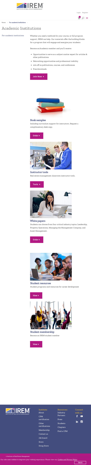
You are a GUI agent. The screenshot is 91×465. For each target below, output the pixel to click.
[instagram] (81, 422)
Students (61, 423)
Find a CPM (62, 431)
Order (35, 135)
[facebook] (77, 416)
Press (59, 419)
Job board (43, 438)
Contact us (43, 434)
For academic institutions (17, 22)
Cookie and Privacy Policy (67, 459)
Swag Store (43, 446)
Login (79, 12)
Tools (36, 184)
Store (41, 442)
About (41, 412)
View (35, 295)
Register (85, 12)
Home (4, 22)
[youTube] (81, 416)
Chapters (61, 427)
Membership (44, 430)
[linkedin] (77, 422)
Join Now (37, 76)
